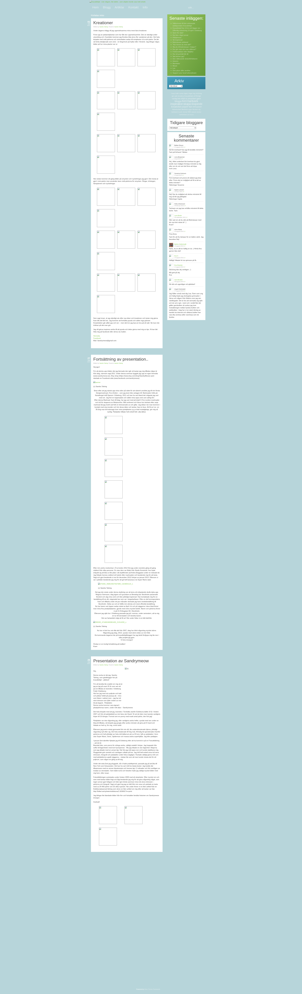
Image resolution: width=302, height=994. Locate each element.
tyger (190, 109)
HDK (189, 112)
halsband (174, 112)
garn (199, 98)
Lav (174, 68)
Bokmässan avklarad (180, 42)
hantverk (192, 101)
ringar (190, 93)
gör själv (175, 96)
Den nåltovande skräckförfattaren (185, 59)
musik (180, 112)
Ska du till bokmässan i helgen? (184, 47)
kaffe (177, 93)
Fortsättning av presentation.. (120, 359)
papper (185, 107)
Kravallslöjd (188, 96)
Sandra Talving (103, 26)
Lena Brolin (178, 215)
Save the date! (178, 33)
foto (179, 99)
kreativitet (176, 106)
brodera (181, 96)
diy (199, 109)
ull (194, 96)
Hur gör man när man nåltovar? (184, 49)
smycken (192, 98)
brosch (192, 114)
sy (186, 99)
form (184, 101)
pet (188, 114)
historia (175, 109)
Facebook (97, 338)
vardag (174, 99)
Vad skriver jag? (179, 56)
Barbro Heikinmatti (180, 244)
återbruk (184, 109)
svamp (181, 93)
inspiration (176, 104)
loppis (186, 93)
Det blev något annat (180, 35)
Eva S (176, 256)
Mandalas (176, 63)
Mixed (175, 66)
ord (194, 107)
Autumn (175, 61)
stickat (185, 112)
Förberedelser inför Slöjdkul (183, 52)
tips (190, 107)
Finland (173, 93)
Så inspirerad (177, 40)
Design (198, 96)
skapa (187, 104)
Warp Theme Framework (152, 989)
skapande (196, 103)
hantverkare (183, 114)
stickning (199, 93)
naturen (193, 112)
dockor (199, 112)
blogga (178, 101)
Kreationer (103, 22)
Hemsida (96, 336)
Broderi (195, 109)
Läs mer (159, 350)
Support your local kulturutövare (184, 73)
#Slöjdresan (177, 37)
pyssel (199, 107)
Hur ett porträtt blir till (180, 54)
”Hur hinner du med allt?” (182, 45)
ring (194, 93)
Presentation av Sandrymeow (121, 660)
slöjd (183, 99)
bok (179, 109)
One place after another (181, 70)
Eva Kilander (178, 265)
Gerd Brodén (178, 280)
